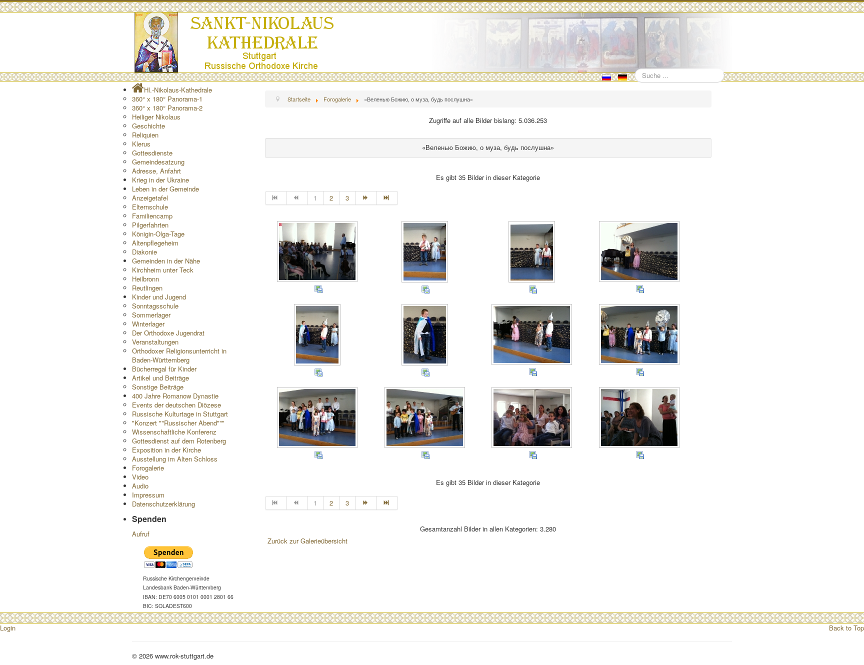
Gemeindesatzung (158, 161)
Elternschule (150, 207)
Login (8, 627)
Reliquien (145, 135)
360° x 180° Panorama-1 (167, 99)
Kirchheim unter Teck (163, 269)
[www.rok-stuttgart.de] (433, 42)
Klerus (141, 143)
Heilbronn (145, 279)
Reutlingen (147, 287)
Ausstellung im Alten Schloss (175, 459)
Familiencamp (152, 215)
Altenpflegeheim (155, 243)
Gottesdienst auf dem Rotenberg (179, 441)
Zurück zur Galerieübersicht (308, 541)
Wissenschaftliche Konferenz (174, 431)
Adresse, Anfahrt (156, 171)
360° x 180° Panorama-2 (167, 107)
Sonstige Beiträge (158, 387)
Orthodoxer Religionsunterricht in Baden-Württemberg (179, 355)
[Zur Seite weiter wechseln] (366, 198)
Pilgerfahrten (150, 225)
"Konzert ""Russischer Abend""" (178, 423)
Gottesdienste (152, 153)
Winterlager (148, 323)
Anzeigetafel (150, 197)
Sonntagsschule (155, 305)
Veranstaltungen (155, 341)
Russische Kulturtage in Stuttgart (180, 413)
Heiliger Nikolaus (156, 117)
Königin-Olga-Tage (158, 233)
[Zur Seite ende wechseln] (387, 198)
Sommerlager (151, 315)
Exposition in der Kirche (166, 449)
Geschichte (148, 125)
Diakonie (144, 251)
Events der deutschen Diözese (176, 405)
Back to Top (846, 627)
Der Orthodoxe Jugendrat (168, 333)
